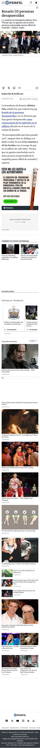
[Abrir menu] (3, 3)
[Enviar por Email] (19, 88)
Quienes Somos (14, 728)
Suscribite (10, 201)
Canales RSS (5, 728)
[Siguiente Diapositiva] (36, 317)
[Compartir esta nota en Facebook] (3, 88)
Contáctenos (24, 728)
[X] (12, 721)
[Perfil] (20, 716)
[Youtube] (17, 721)
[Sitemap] (34, 721)
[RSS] (28, 721)
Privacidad (32, 728)
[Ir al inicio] (14, 3)
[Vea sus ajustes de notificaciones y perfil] (36, 3)
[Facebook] (7, 721)
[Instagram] (23, 721)
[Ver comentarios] (36, 8)
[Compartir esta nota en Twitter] (9, 88)
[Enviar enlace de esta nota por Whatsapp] (14, 88)
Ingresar (31, 3)
